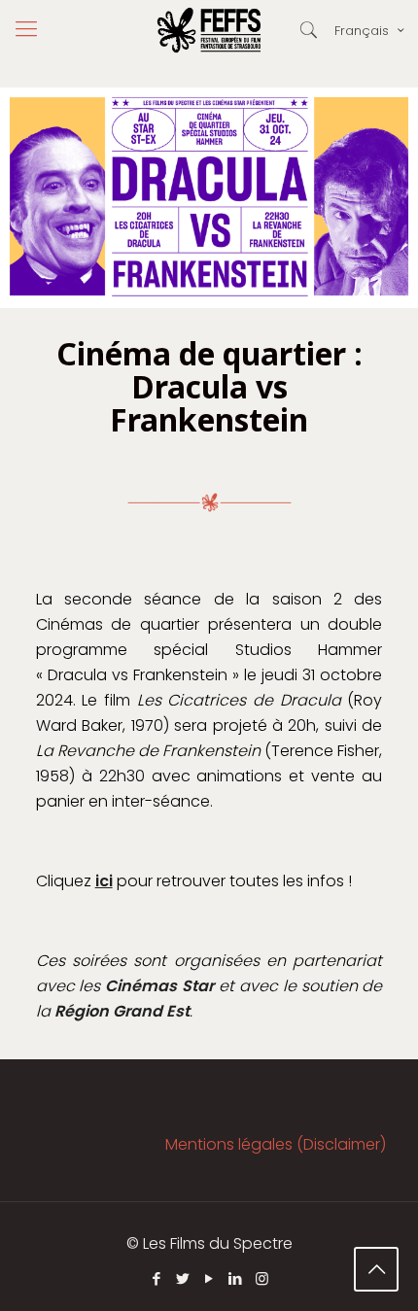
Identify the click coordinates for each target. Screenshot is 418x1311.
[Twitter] (183, 1278)
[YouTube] (209, 1278)
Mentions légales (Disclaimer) (275, 1144)
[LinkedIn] (236, 1278)
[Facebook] (157, 1278)
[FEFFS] (209, 29)
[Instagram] (262, 1278)
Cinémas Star (159, 986)
